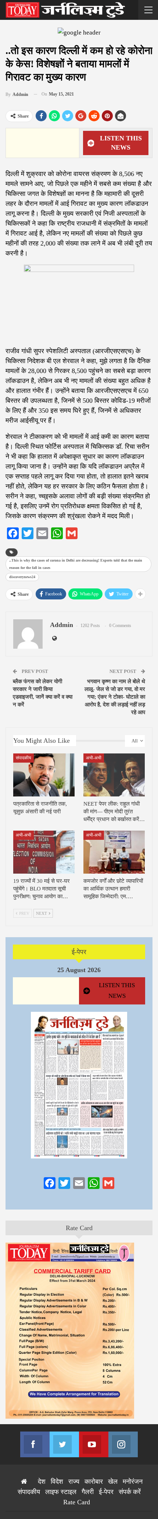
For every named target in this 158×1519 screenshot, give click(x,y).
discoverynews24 (22, 577)
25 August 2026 (79, 970)
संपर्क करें (130, 1491)
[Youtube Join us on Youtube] (94, 1444)
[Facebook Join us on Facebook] (35, 1444)
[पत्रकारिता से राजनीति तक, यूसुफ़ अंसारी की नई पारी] (44, 774)
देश (42, 1481)
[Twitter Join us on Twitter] (64, 1444)
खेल (113, 1481)
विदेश (57, 1481)
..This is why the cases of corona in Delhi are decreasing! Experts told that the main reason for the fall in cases (75, 564)
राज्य (73, 1481)
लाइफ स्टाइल (60, 1491)
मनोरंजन (133, 1481)
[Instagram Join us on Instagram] (123, 1444)
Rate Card (79, 1228)
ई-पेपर (79, 952)
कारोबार (94, 1481)
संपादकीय (23, 757)
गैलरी (88, 1491)
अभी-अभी (93, 757)
